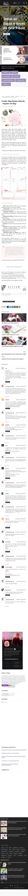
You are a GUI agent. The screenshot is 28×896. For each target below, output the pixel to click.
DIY (10, 849)
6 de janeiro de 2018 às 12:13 (21, 386)
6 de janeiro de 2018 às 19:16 (21, 482)
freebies (12, 96)
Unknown (7, 399)
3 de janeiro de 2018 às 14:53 (21, 368)
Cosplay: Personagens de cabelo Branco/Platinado (10, 764)
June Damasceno (9, 386)
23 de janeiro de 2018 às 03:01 (20, 518)
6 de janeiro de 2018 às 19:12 (21, 457)
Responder (8, 381)
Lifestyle (17, 96)
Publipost (20, 853)
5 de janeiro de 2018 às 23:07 (21, 468)
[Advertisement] (11, 725)
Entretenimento (4, 851)
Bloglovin (4, 295)
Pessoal (15, 853)
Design (18, 849)
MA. (6, 368)
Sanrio (15, 855)
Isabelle (7, 493)
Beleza (10, 847)
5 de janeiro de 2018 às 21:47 (21, 445)
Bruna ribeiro (8, 590)
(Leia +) (5, 53)
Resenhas (10, 855)
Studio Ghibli (20, 855)
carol (6, 445)
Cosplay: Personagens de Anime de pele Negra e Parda (14, 757)
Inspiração (22, 851)
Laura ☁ (7, 468)
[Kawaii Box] (4, 702)
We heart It (22, 293)
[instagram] (15, 885)
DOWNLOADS (20, 80)
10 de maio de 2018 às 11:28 (21, 567)
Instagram (8, 662)
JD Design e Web (20, 278)
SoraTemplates (10, 887)
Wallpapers (3, 857)
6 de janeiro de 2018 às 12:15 (21, 412)
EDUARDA (7, 425)
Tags (25, 855)
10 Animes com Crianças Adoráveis (10, 761)
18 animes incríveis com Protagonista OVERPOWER (14, 750)
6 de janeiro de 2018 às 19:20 (21, 506)
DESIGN (16, 76)
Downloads (7, 96)
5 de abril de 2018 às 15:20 (21, 541)
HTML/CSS (11, 851)
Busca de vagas (4, 845)
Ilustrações (17, 851)
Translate (12, 695)
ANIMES (5, 72)
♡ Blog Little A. (8, 524)
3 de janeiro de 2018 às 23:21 (21, 399)
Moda (11, 853)
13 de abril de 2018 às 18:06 (21, 556)
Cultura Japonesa (4, 849)
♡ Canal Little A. (8, 525)
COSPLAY (14, 72)
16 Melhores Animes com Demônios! (10, 753)
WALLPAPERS (7, 76)
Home (3, 96)
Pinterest (8, 295)
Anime (2, 847)
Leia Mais (6, 34)
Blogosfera (16, 847)
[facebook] (10, 885)
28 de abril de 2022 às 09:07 (21, 581)
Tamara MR (7, 541)
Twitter (17, 293)
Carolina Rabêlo (8, 567)
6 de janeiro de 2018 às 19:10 (21, 435)
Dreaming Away (13, 476)
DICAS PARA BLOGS (8, 80)
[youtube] (17, 885)
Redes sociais (3, 855)
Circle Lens (21, 847)
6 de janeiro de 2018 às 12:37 (21, 493)
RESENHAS (6, 84)
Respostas (5, 384)
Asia (6, 847)
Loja (7, 853)
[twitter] (12, 885)
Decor (14, 849)
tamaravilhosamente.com (10, 549)
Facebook (13, 293)
